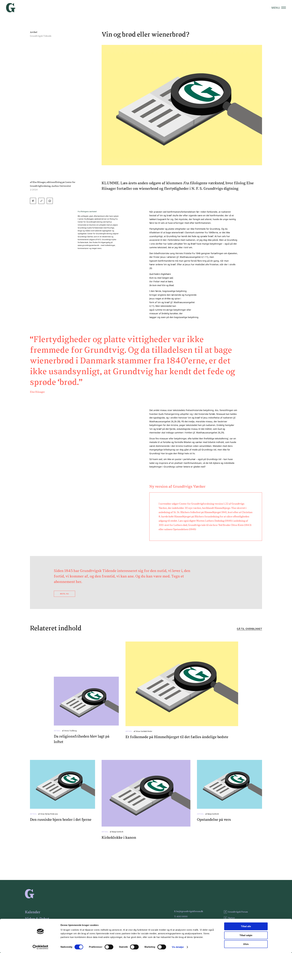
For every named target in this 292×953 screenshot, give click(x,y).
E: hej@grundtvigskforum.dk (188, 911)
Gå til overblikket (249, 629)
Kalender (32, 912)
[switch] (109, 946)
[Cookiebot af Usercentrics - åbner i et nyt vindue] (40, 947)
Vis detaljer (178, 947)
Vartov (231, 918)
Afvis (246, 944)
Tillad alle (246, 926)
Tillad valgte (246, 935)
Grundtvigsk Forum (238, 912)
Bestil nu (64, 594)
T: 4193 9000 (181, 917)
